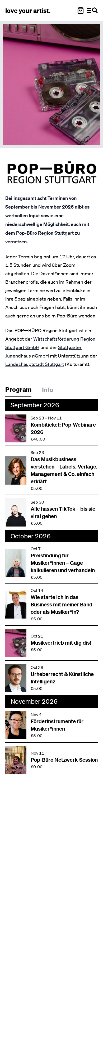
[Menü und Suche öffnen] (92, 11)
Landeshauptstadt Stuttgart (34, 364)
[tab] (21, 391)
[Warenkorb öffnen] (80, 10)
